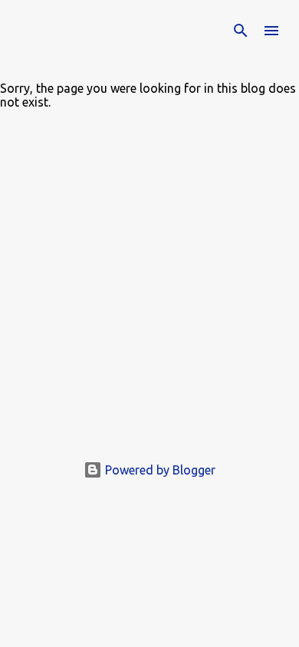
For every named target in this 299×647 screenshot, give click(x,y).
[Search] (241, 30)
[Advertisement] (149, 291)
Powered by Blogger (158, 470)
